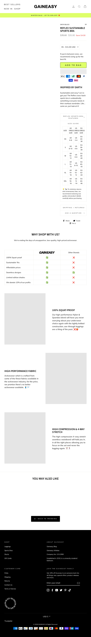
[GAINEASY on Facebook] (52, 590)
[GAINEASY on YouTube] (56, 590)
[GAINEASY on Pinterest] (65, 590)
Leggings (7, 546)
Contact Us (8, 585)
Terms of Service (10, 589)
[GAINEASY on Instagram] (48, 590)
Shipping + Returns (73, 207)
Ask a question (73, 213)
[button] (73, 71)
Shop (17, 9)
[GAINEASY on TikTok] (69, 590)
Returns (7, 581)
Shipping (7, 577)
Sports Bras (8, 550)
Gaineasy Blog (52, 546)
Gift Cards (8, 558)
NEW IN (8, 9)
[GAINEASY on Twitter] (61, 590)
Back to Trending (47, 519)
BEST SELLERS (12, 4)
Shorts (6, 554)
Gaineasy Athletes (53, 550)
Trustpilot (8, 621)
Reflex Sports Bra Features (73, 117)
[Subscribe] (78, 583)
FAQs (6, 573)
